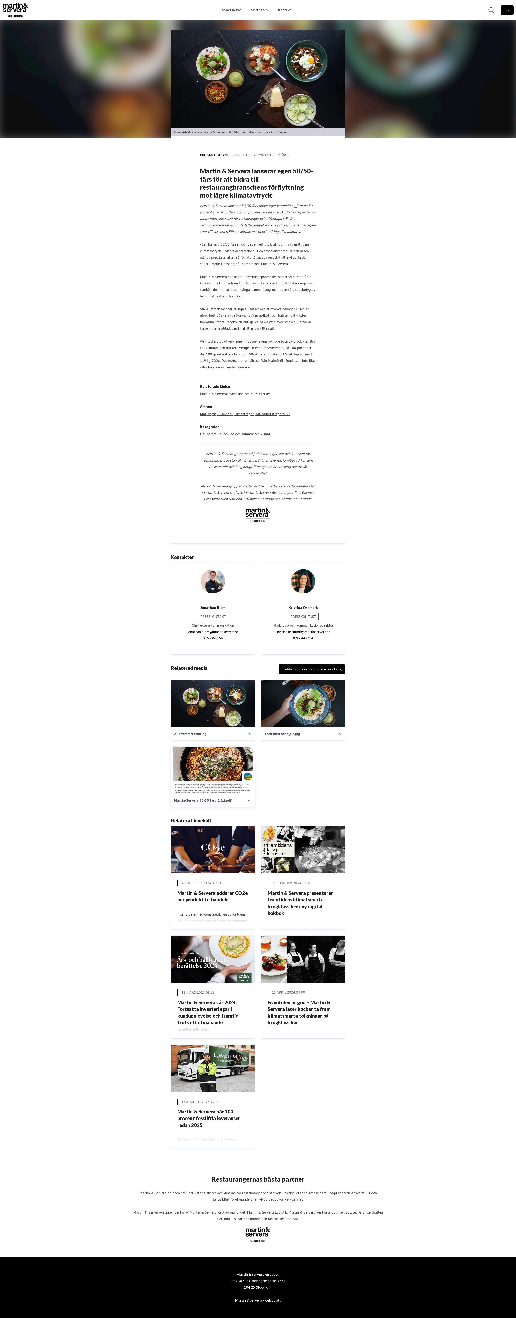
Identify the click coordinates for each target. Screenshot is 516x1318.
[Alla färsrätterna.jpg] (213, 703)
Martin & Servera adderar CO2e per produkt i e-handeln (212, 896)
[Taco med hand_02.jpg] (303, 703)
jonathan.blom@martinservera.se (213, 631)
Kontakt (284, 10)
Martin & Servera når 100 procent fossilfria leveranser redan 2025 (208, 1118)
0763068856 (213, 638)
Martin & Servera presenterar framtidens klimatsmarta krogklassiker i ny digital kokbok (300, 903)
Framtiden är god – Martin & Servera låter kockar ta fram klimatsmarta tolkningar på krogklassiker (299, 1012)
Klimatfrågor (244, 413)
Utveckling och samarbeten (239, 434)
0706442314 (303, 638)
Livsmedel (225, 413)
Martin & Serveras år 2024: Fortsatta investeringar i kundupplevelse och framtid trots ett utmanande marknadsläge (208, 1015)
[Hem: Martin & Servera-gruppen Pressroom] (15, 10)
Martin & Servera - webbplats (258, 1300)
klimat (265, 434)
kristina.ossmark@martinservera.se (303, 631)
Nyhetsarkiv (231, 10)
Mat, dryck (208, 413)
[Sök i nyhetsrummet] (491, 10)
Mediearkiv (259, 10)
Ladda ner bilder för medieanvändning (312, 669)
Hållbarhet (208, 434)
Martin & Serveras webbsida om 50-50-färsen (235, 393)
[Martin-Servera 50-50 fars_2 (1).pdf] (213, 770)
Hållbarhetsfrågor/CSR (272, 413)
